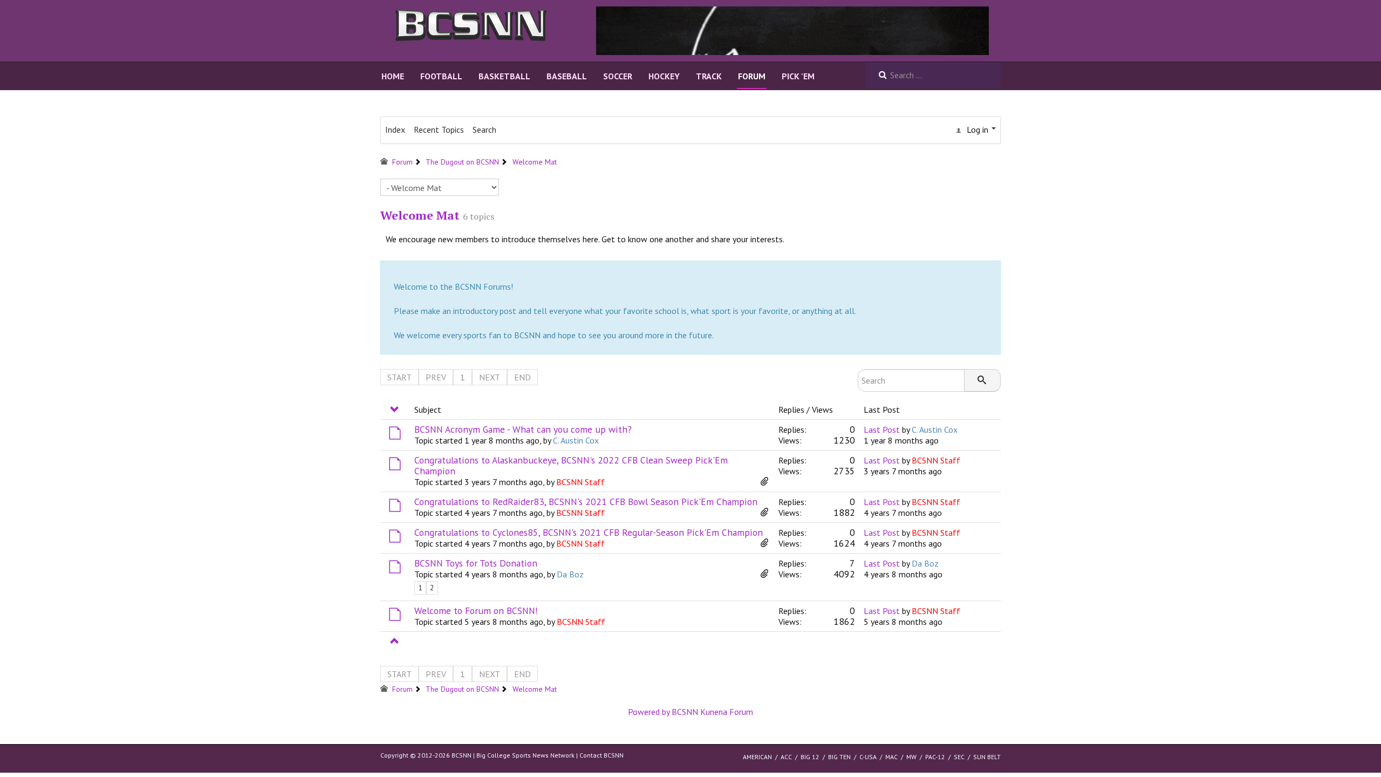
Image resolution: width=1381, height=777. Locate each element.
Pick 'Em (798, 76)
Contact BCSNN (601, 755)
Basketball (504, 76)
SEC (959, 757)
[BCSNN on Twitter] (792, 29)
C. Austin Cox (576, 440)
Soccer (617, 76)
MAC (891, 757)
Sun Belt (987, 757)
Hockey (664, 76)
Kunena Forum (726, 711)
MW (911, 757)
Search (484, 129)
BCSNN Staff (580, 481)
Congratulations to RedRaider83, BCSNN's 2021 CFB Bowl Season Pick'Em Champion (585, 501)
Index (395, 129)
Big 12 (810, 757)
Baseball (566, 76)
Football (441, 76)
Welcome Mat (420, 215)
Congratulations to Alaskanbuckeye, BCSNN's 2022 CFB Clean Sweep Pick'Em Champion (571, 465)
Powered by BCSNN (663, 711)
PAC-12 (935, 757)
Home (392, 76)
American (757, 757)
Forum (751, 76)
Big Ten (839, 757)
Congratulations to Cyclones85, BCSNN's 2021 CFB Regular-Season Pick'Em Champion (588, 532)
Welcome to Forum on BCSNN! (476, 610)
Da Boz (570, 574)
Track (709, 76)
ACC (786, 757)
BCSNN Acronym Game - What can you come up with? (523, 429)
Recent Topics (439, 129)
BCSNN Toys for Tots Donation (475, 563)
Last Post (882, 429)
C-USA (868, 757)
